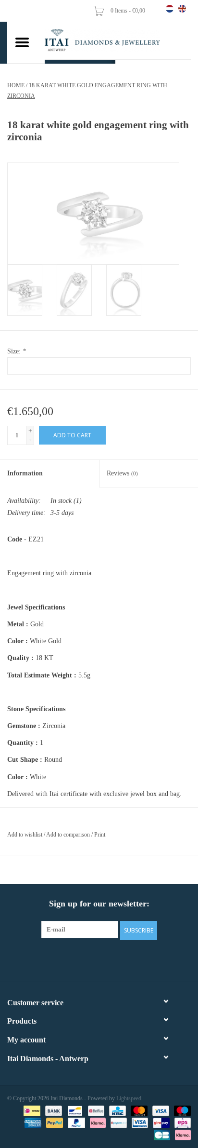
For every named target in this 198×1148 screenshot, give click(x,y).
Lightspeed (128, 1098)
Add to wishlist (24, 834)
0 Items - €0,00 (129, 10)
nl (169, 9)
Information (25, 473)
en (182, 9)
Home (16, 85)
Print (99, 834)
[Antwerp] (118, 40)
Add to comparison (68, 834)
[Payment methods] (30, 1110)
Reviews (122, 473)
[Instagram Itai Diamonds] (107, 959)
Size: (16, 351)
